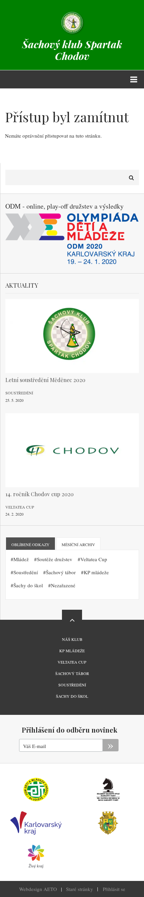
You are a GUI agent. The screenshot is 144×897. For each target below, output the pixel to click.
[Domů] (72, 21)
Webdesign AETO (38, 889)
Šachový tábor (61, 572)
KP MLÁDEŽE (72, 650)
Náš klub (72, 639)
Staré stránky (79, 889)
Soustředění (19, 392)
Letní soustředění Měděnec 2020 (45, 379)
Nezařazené (63, 585)
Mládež (21, 559)
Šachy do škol (28, 585)
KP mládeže (96, 572)
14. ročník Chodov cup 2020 (39, 494)
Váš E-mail (34, 746)
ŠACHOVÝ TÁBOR (72, 673)
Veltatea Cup (19, 507)
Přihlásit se (114, 889)
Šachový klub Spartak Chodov (72, 50)
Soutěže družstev (54, 559)
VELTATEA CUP (72, 662)
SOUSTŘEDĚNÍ (72, 684)
